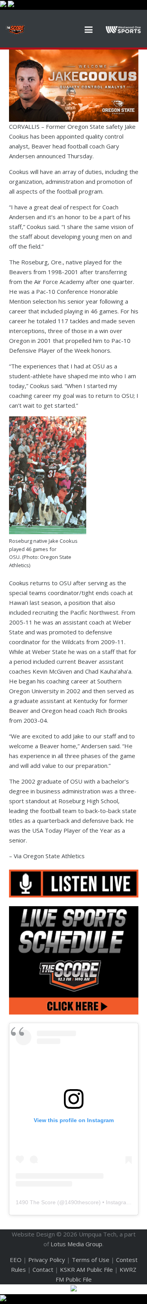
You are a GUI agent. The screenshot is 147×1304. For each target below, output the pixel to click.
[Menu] (88, 30)
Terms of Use (90, 1260)
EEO (16, 1260)
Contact (43, 1269)
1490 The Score (36, 1202)
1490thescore (82, 1202)
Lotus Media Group (76, 1244)
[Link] (15, 30)
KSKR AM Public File (86, 1269)
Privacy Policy (46, 1260)
